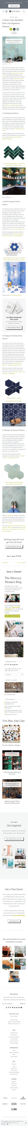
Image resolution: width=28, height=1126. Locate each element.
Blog (14, 1050)
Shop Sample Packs (14, 327)
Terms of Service (14, 1074)
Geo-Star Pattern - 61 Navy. (14, 398)
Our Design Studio (10, 694)
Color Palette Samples (14, 1037)
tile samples (9, 515)
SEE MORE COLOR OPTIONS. (14, 484)
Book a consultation (12, 616)
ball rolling (9, 522)
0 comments (14, 33)
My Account (14, 1068)
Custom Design (14, 1039)
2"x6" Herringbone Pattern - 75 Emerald (13, 163)
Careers (14, 1089)
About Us (14, 1081)
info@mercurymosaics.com (14, 1023)
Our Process (14, 1083)
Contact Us (14, 1085)
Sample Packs (14, 1035)
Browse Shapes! (14, 1016)
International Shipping (14, 1072)
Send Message (14, 921)
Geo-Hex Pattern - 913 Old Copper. (14, 482)
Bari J (10, 197)
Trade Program (14, 1056)
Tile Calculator (14, 1070)
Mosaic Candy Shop (14, 1052)
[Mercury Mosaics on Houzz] (14, 664)
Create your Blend (14, 1043)
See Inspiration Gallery (14, 839)
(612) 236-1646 (14, 1020)
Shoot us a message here (11, 105)
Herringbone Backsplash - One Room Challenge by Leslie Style (13, 711)
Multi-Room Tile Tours (11, 714)
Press (14, 1054)
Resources (14, 1064)
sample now (14, 6)
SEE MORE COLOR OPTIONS (14, 165)
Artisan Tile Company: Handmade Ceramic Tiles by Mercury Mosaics (13, 529)
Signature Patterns (18, 78)
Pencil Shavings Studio (15, 295)
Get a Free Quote (14, 1041)
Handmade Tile (14, 1033)
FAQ (14, 1066)
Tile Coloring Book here (18, 229)
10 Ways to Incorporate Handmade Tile (11, 703)
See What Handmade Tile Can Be (14, 318)
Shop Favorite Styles (14, 546)
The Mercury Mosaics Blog (13, 579)
